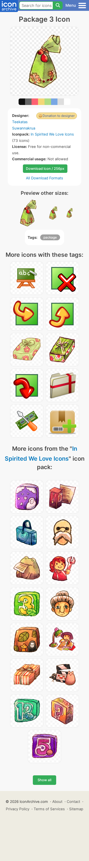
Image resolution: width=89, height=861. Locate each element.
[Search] (58, 5)
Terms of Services (49, 809)
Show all (44, 780)
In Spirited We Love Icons (52, 134)
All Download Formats (44, 178)
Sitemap (76, 809)
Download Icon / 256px (45, 168)
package (50, 237)
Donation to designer (59, 116)
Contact (73, 801)
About (57, 801)
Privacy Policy (17, 809)
